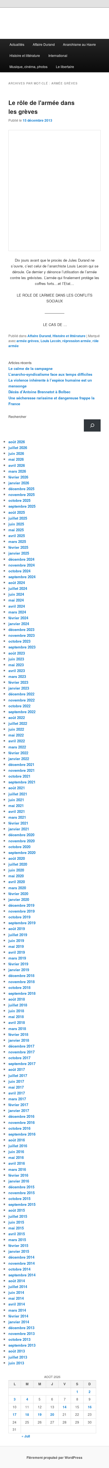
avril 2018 (16, 1022)
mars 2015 (17, 1239)
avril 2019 (16, 952)
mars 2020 (17, 887)
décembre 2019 (21, 905)
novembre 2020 (21, 840)
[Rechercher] (92, 425)
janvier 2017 (18, 1110)
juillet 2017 (17, 1075)
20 (52, 1414)
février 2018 (18, 1034)
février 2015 (18, 1245)
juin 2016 (16, 1151)
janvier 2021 (18, 828)
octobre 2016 (19, 1128)
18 (27, 1414)
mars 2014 (17, 1310)
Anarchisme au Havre (79, 44)
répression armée (76, 340)
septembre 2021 (21, 782)
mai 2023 (16, 664)
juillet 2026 (17, 447)
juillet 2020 (17, 864)
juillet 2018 (17, 1005)
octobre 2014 (19, 1269)
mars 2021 (17, 817)
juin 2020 (16, 870)
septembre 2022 (21, 711)
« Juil (26, 1436)
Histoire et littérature (25, 55)
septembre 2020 (21, 852)
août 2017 (16, 1069)
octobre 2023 (19, 641)
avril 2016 (16, 1163)
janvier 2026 (18, 482)
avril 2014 (16, 1304)
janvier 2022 (18, 758)
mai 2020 (16, 875)
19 (40, 1414)
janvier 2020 (18, 899)
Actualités (17, 44)
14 (65, 1406)
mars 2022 (17, 747)
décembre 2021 (21, 764)
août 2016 (16, 1140)
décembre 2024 (21, 559)
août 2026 (16, 441)
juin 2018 (16, 1010)
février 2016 (18, 1175)
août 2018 (16, 999)
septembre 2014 (21, 1274)
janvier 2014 (18, 1321)
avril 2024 (16, 606)
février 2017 (18, 1104)
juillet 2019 (17, 934)
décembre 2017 (21, 1046)
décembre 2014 (21, 1257)
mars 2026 (17, 471)
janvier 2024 (18, 623)
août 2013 (16, 1351)
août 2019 (16, 928)
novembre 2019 (21, 911)
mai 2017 (16, 1087)
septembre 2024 (21, 576)
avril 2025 (16, 535)
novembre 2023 (21, 635)
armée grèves (27, 340)
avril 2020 (16, 881)
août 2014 (16, 1280)
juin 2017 (16, 1081)
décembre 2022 (21, 694)
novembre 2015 (21, 1192)
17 (14, 1414)
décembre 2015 (21, 1186)
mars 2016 (17, 1169)
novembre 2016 (21, 1122)
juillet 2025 (17, 518)
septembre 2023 (21, 647)
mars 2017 (17, 1098)
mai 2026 (16, 459)
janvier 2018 (18, 1040)
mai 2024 (16, 600)
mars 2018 (17, 1028)
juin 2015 (16, 1222)
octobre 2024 (19, 570)
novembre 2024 (21, 565)
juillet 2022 (17, 723)
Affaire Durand (44, 44)
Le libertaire (65, 66)
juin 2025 (16, 524)
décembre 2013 (21, 1327)
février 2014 (18, 1316)
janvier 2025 (18, 553)
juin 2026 (16, 453)
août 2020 (16, 858)
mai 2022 (16, 735)
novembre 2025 (21, 494)
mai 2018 (16, 1016)
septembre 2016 (21, 1134)
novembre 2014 (21, 1263)
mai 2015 (16, 1228)
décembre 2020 (21, 834)
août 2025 (16, 512)
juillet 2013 (17, 1357)
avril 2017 (16, 1093)
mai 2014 (16, 1298)
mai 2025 (16, 529)
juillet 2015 (17, 1216)
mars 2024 (17, 612)
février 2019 (18, 963)
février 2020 (18, 893)
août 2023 (16, 653)
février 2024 (18, 617)
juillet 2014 (17, 1286)
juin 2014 (16, 1292)
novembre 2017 (21, 1051)
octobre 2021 (19, 776)
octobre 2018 (19, 987)
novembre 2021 (21, 770)
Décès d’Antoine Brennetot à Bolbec (39, 391)
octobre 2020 (19, 846)
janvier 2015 (18, 1251)
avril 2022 (16, 740)
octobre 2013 (19, 1339)
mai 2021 (16, 805)
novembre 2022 (21, 700)
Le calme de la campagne (30, 368)
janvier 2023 (18, 688)
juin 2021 (16, 799)
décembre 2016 (21, 1116)
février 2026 (18, 477)
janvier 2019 (18, 969)
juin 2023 (16, 659)
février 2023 (18, 682)
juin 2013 (16, 1363)
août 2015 (16, 1210)
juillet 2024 (17, 588)
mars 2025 (17, 541)
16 (90, 1406)
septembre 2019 (21, 922)
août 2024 (16, 582)
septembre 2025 (21, 506)
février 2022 (18, 752)
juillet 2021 (17, 793)
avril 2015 (16, 1233)
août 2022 (16, 717)
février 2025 (18, 547)
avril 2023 (16, 670)
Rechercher (17, 416)
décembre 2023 (21, 629)
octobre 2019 (19, 917)
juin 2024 (16, 594)
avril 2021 (16, 811)
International (57, 55)
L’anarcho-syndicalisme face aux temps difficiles (50, 374)
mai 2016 (16, 1157)
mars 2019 (17, 958)
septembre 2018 (21, 993)
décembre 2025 (21, 488)
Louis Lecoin (51, 340)
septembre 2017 (21, 1063)
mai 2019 (16, 946)
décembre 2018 (21, 975)
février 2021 (18, 823)
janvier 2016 (18, 1181)
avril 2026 (16, 465)
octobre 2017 (19, 1057)
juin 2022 (16, 729)
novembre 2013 (21, 1333)
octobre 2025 (19, 500)
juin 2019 (16, 940)
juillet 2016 (17, 1145)
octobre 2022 (19, 705)
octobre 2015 (19, 1198)
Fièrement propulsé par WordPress (54, 1457)
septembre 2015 (21, 1204)
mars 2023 (17, 676)
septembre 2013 (21, 1345)
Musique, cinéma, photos (29, 66)
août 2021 (16, 787)
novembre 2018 (21, 981)
